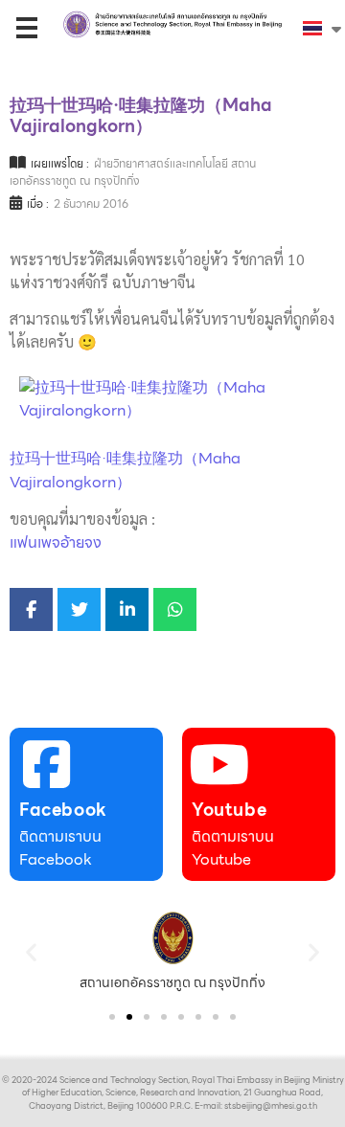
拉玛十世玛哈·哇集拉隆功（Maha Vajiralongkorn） (125, 470)
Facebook (63, 809)
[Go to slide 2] (129, 1017)
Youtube (229, 809)
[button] (31, 951)
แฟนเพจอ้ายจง (56, 542)
